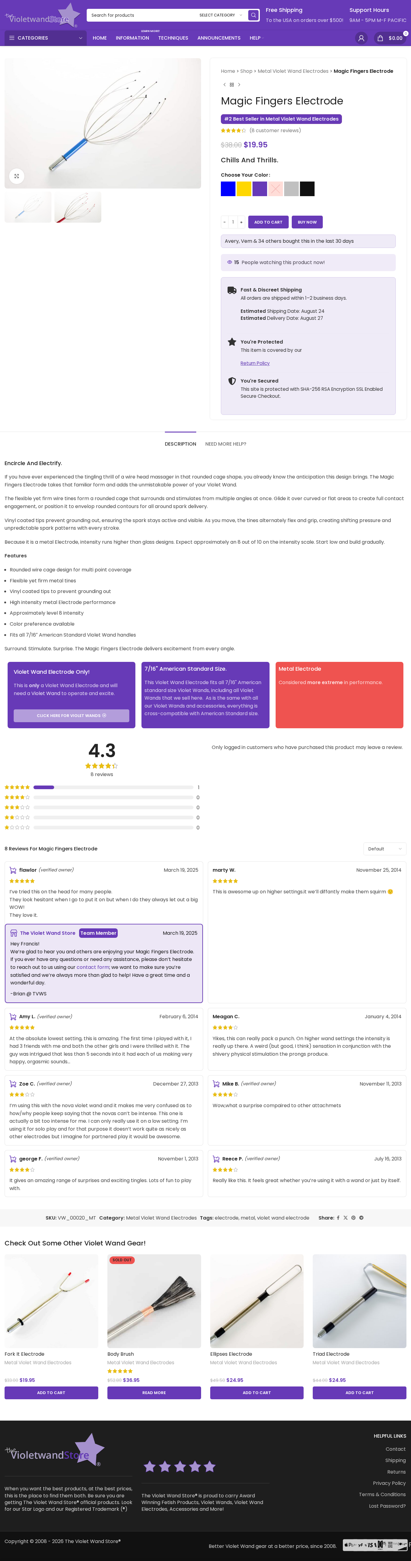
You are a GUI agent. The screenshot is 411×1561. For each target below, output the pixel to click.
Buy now (307, 222)
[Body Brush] (154, 1301)
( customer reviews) (275, 130)
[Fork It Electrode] (51, 1301)
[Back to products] (231, 85)
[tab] (180, 441)
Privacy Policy (389, 1483)
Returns (396, 1472)
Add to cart (268, 222)
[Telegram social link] (361, 1218)
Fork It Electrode (24, 1354)
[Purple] (260, 189)
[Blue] (228, 189)
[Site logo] (43, 14)
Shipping (395, 1460)
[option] (228, 189)
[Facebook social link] (338, 1218)
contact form (93, 967)
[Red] (275, 189)
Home (228, 71)
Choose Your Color (244, 174)
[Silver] (291, 189)
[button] (51, 1392)
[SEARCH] (253, 15)
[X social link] (346, 1218)
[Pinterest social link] (353, 1218)
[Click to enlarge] (16, 176)
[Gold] (244, 189)
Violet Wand (45, 693)
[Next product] (239, 85)
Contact (396, 1449)
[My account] (361, 38)
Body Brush (120, 1354)
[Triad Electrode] (359, 1301)
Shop (246, 71)
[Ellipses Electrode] (257, 1301)
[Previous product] (224, 85)
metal (248, 1217)
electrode (227, 1217)
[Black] (307, 189)
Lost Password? (387, 1506)
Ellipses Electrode (231, 1354)
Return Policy (255, 363)
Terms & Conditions (382, 1494)
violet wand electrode (283, 1217)
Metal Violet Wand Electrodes (293, 71)
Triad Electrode (331, 1354)
